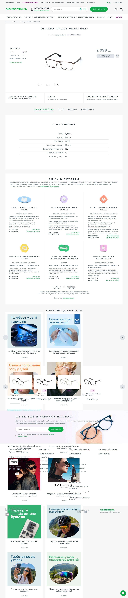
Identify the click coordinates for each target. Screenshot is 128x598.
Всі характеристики (16, 62)
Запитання (87, 109)
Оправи (27, 17)
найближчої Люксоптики (49, 186)
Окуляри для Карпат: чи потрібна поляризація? (64, 542)
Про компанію (10, 2)
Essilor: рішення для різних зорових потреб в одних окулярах (64, 352)
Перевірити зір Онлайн (46, 453)
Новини (100, 17)
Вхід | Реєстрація (104, 453)
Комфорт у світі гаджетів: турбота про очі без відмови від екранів (24, 352)
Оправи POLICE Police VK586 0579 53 (19, 394)
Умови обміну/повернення (77, 472)
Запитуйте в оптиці (113, 236)
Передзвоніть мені (41, 10)
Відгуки (72, 109)
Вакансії (71, 479)
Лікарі (82, 2)
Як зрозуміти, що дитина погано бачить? (24, 542)
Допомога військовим (30, 2)
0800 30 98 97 (17, 452)
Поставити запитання (45, 464)
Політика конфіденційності (77, 464)
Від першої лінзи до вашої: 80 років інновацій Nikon (64, 447)
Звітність (71, 457)
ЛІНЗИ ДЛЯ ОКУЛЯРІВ (66, 17)
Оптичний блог (44, 457)
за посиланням (68, 298)
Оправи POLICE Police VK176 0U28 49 (91, 394)
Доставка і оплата (45, 2)
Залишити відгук (60, 35)
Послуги (18, 2)
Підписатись (55, 429)
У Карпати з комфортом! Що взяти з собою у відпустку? (64, 590)
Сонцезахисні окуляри (44, 17)
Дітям (119, 17)
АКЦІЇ (110, 17)
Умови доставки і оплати (76, 468)
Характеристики (44, 109)
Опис (61, 109)
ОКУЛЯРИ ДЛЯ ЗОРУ (86, 17)
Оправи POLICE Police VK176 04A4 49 (67, 394)
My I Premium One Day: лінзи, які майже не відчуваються (24, 447)
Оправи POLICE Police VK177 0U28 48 (43, 394)
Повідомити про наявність (106, 55)
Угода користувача (75, 453)
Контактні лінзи (14, 17)
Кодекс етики (73, 461)
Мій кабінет (118, 2)
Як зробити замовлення (46, 472)
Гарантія (71, 475)
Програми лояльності (72, 2)
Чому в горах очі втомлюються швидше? (24, 590)
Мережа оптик (90, 2)
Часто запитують (44, 461)
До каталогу (36, 229)
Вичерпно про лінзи (33, 231)
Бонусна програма (75, 482)
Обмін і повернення (58, 2)
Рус (13, 474)
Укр (17, 474)
